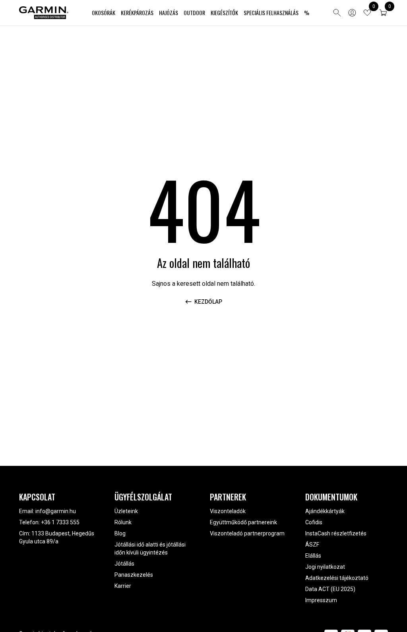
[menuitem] (103, 13)
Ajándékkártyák (325, 511)
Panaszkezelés (133, 575)
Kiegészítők (224, 12)
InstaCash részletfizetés (335, 533)
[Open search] (337, 12)
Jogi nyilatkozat (325, 567)
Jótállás (124, 563)
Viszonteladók (228, 511)
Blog (120, 533)
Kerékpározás (137, 12)
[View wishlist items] (367, 12)
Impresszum (321, 600)
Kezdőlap (208, 302)
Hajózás (168, 12)
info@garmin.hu (55, 511)
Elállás (313, 556)
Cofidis (313, 522)
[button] (383, 12)
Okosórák (103, 12)
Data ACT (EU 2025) (330, 589)
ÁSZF (312, 544)
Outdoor (194, 12)
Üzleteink (126, 511)
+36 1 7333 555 (60, 522)
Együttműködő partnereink (243, 522)
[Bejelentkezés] (352, 13)
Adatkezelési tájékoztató (336, 578)
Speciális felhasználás (271, 12)
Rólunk (123, 522)
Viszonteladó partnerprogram (247, 533)
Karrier (122, 586)
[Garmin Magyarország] (43, 12)
